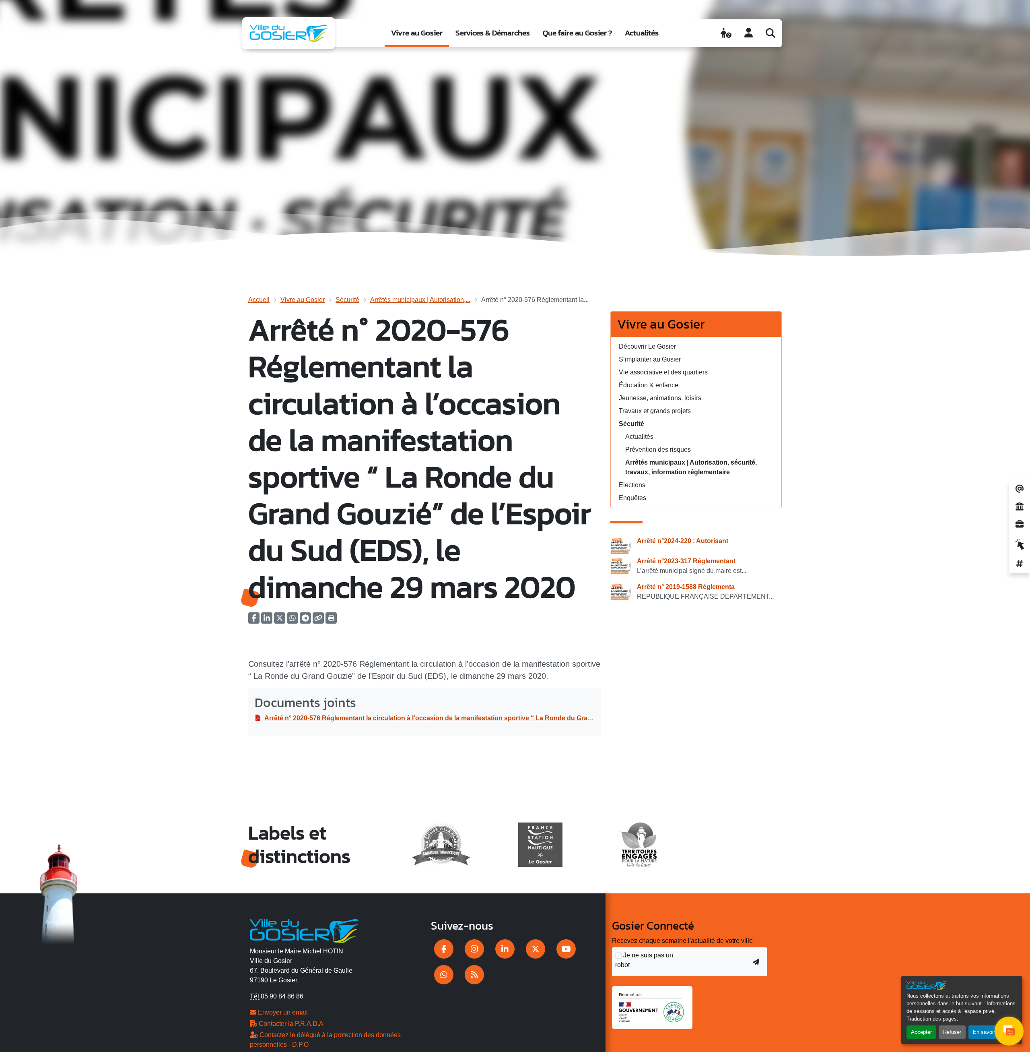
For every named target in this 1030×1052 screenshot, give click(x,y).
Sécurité (347, 299)
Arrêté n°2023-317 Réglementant (686, 561)
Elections (632, 485)
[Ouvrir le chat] (1009, 1031)
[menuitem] (417, 33)
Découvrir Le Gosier (647, 346)
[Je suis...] (726, 33)
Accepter (921, 1032)
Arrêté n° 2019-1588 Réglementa (686, 586)
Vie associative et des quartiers (663, 372)
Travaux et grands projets (655, 410)
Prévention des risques (658, 449)
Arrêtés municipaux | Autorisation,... (420, 299)
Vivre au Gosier (417, 33)
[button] (331, 620)
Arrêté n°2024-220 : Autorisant (682, 540)
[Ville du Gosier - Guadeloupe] (304, 930)
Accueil (259, 299)
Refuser (952, 1032)
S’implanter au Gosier (650, 359)
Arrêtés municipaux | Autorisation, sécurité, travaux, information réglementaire (691, 467)
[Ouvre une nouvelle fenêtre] (443, 949)
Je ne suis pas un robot (644, 960)
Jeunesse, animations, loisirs (660, 398)
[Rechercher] (770, 33)
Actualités (642, 33)
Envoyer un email (282, 1012)
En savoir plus (989, 1032)
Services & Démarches (492, 33)
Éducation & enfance (648, 385)
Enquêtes (632, 497)
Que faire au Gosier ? (577, 33)
